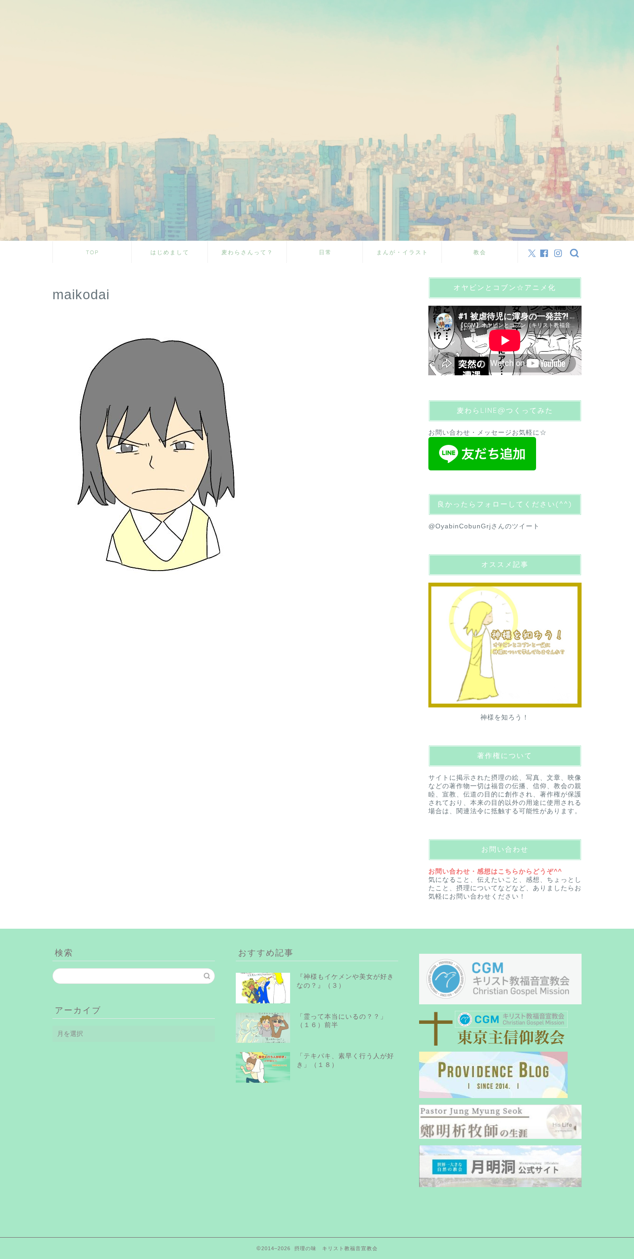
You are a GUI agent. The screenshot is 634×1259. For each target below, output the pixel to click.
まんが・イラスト (402, 252)
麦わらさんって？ (247, 252)
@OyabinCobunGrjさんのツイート (484, 526)
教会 (479, 252)
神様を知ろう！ (504, 717)
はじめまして (169, 252)
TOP (92, 252)
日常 (325, 252)
